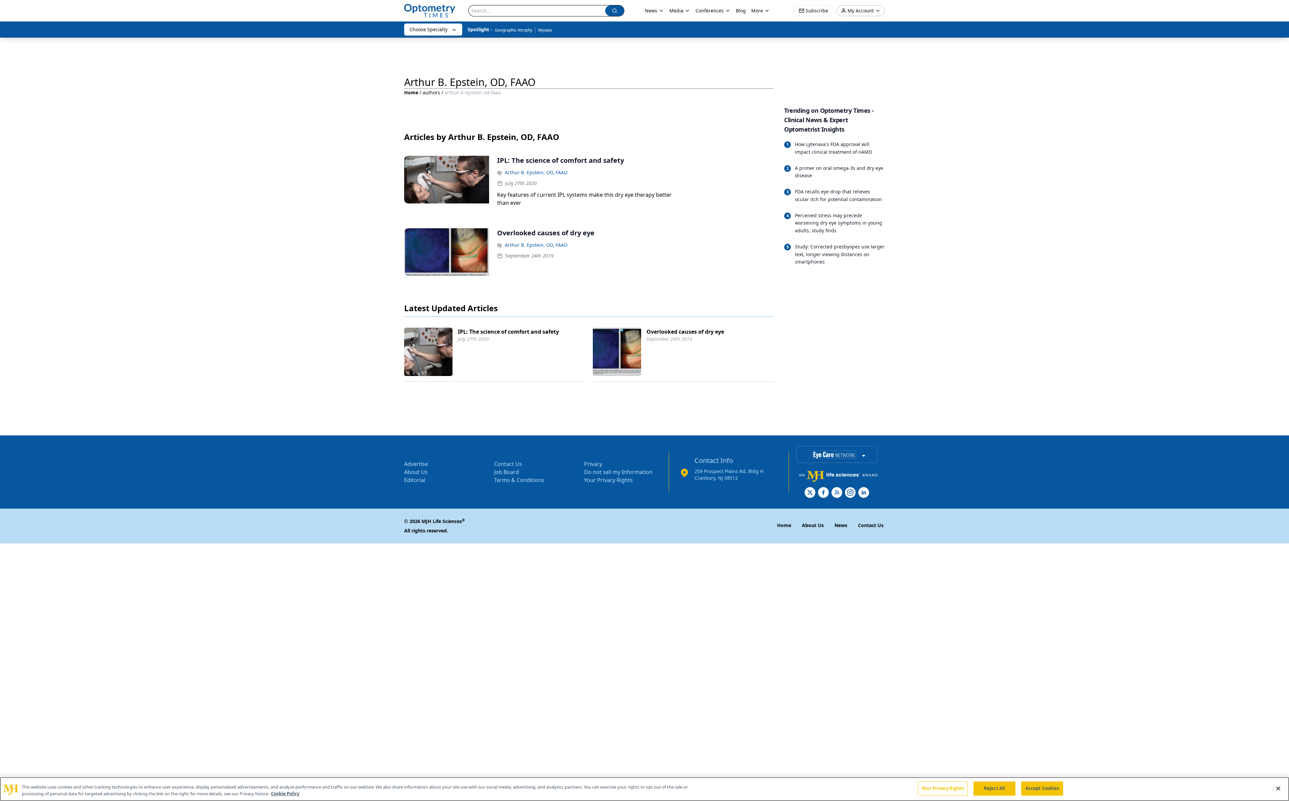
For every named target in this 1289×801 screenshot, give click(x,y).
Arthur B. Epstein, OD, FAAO (536, 172)
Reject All (994, 788)
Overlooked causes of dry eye (685, 331)
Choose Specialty (428, 29)
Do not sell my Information (618, 472)
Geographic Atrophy (513, 30)
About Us (416, 472)
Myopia (545, 30)
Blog (741, 10)
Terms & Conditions (519, 480)
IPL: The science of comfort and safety (508, 331)
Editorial (414, 480)
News (651, 10)
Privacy (593, 464)
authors (431, 92)
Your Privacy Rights (608, 480)
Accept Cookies (1042, 788)
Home (411, 92)
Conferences (710, 10)
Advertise (416, 464)
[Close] (1278, 788)
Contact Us (508, 464)
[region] (644, 789)
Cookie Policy (285, 794)
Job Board (506, 472)
